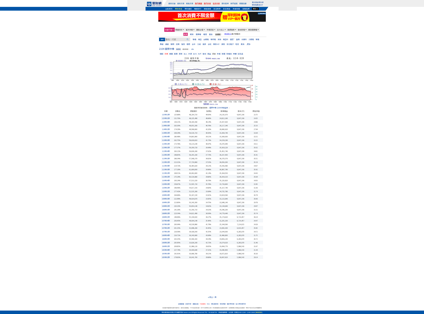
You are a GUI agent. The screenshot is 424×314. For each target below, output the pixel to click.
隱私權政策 (214, 304)
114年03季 (166, 125)
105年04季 (166, 250)
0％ (192, 49)
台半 (193, 44)
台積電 (206, 39)
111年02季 (166, 173)
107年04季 (166, 220)
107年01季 (166, 231)
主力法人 (220, 29)
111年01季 (166, 177)
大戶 (199, 53)
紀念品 (240, 53)
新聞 (223, 53)
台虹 (209, 44)
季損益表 (224, 108)
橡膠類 (178, 49)
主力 (195, 53)
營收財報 (241, 29)
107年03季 (166, 224)
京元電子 (230, 44)
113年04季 (166, 136)
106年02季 (166, 242)
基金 (211, 34)
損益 (209, 53)
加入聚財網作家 (241, 304)
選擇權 (198, 34)
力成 (199, 44)
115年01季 (166, 118)
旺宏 (237, 44)
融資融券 (231, 29)
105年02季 (166, 257)
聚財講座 (188, 8)
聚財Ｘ (255, 8)
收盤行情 (168, 29)
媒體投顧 (242, 3)
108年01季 (166, 217)
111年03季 (166, 169)
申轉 (235, 53)
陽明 (172, 44)
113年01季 (166, 147)
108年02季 (166, 213)
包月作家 (216, 3)
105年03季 (166, 253)
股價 (176, 53)
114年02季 (166, 129)
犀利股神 (225, 3)
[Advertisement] (212, 276)
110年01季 (166, 191)
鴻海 (219, 39)
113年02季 (166, 144)
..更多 (248, 44)
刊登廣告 (203, 304)
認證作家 (188, 304)
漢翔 (223, 44)
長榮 (204, 44)
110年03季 (166, 184)
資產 (214, 53)
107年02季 (166, 228)
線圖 (171, 53)
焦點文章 (189, 3)
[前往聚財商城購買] (212, 16)
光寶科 (244, 39)
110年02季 (166, 188)
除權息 (229, 53)
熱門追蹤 (234, 3)
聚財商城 (178, 8)
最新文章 (180, 3)
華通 (257, 39)
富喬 (238, 39)
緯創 (167, 44)
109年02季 (166, 202)
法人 (185, 53)
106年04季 (166, 235)
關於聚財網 (230, 304)
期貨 (192, 34)
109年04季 (166, 195)
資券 (180, 53)
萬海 (242, 44)
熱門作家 (207, 3)
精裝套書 (207, 8)
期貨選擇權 (252, 29)
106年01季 (166, 246)
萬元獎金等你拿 (258, 2)
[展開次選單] (173, 30)
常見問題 (223, 304)
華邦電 (213, 39)
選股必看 (199, 29)
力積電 (251, 39)
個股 (161, 53)
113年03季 (166, 140)
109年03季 (166, 199)
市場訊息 (210, 29)
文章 (166, 53)
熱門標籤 (198, 3)
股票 (185, 34)
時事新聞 (236, 8)
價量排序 (178, 29)
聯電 (194, 39)
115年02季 (166, 114)
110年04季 (166, 180)
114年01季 (166, 133)
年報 (218, 53)
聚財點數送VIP (257, 5)
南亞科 (225, 39)
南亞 (200, 39)
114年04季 (166, 122)
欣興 (177, 44)
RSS (208, 304)
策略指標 (246, 8)
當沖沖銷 (189, 29)
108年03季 (166, 209)
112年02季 (166, 158)
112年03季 (166, 155)
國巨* (232, 39)
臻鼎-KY (216, 44)
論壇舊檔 (181, 304)
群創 (162, 44)
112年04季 (166, 151)
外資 (190, 53)
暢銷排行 (197, 8)
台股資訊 (168, 8)
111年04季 (166, 166)
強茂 (183, 44)
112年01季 (166, 162)
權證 (205, 34)
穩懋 (188, 44)
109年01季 (166, 206)
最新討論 (171, 3)
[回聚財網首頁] (154, 4)
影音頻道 (226, 8)
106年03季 (166, 239)
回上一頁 (212, 297)
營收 (204, 53)
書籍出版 (195, 304)
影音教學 (217, 8)
